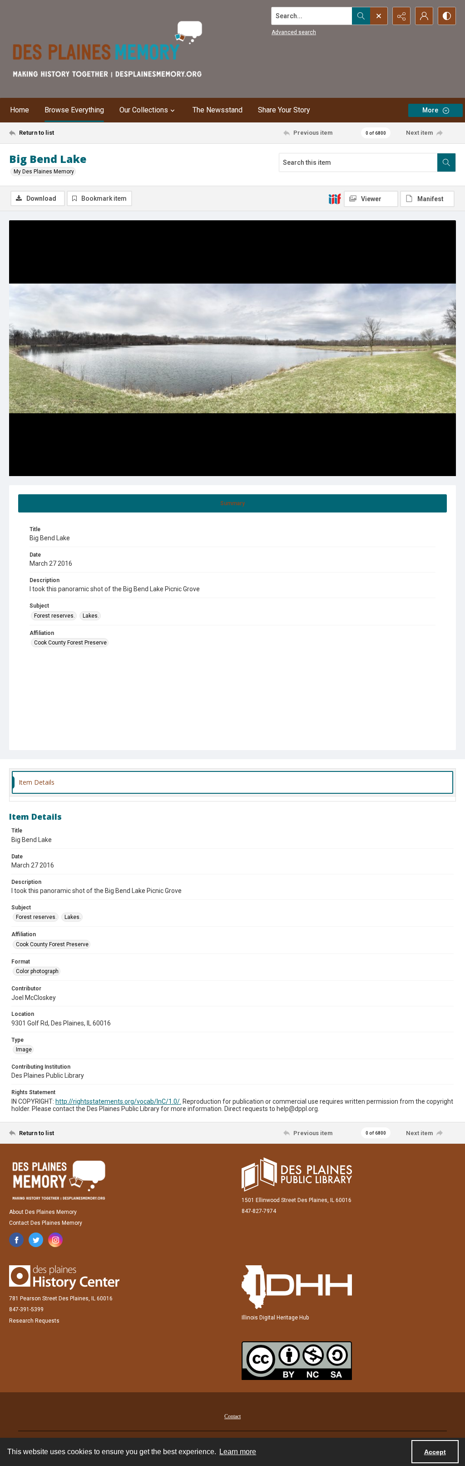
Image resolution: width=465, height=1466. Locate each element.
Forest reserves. (54, 616)
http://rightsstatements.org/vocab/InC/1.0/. (118, 1101)
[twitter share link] (36, 1240)
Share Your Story (284, 110)
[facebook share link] (16, 1240)
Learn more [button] (237, 1452)
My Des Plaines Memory (44, 171)
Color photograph (37, 971)
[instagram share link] (55, 1240)
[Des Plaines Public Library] (297, 1174)
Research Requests (34, 1321)
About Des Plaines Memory (43, 1212)
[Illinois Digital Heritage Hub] (297, 1287)
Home (19, 110)
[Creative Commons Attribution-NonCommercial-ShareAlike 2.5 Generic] (297, 1360)
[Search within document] (446, 162)
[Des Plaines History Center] (64, 1277)
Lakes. (91, 616)
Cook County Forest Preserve (70, 642)
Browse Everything (74, 110)
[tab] (232, 503)
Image (24, 1049)
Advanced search (294, 32)
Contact (232, 1416)
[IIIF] (334, 198)
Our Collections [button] (143, 110)
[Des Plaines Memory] (58, 1180)
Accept (435, 1452)
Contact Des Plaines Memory (45, 1223)
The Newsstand (217, 110)
